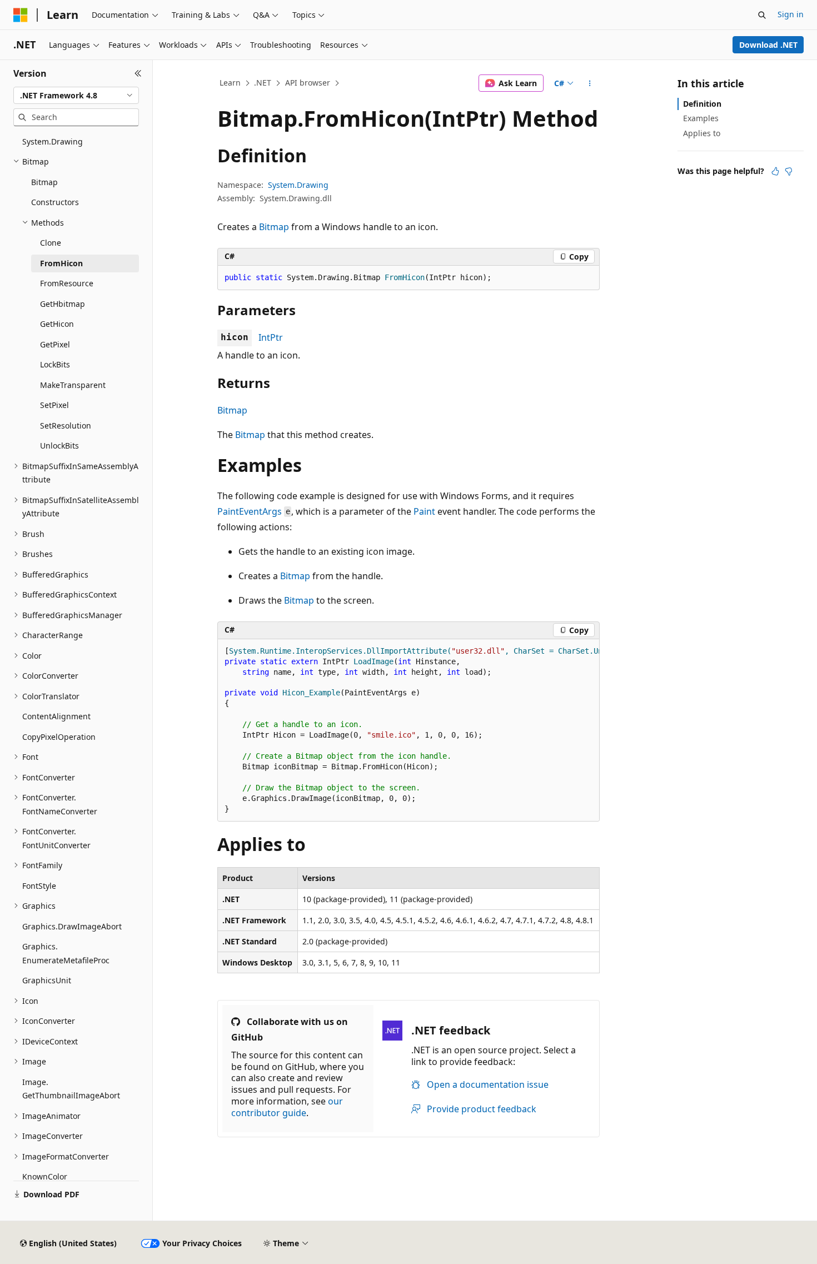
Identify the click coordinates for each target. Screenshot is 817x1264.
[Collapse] (138, 73)
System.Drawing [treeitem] (52, 141)
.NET (262, 82)
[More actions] (590, 83)
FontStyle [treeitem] (39, 885)
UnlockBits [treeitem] (59, 445)
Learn (230, 82)
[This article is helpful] (775, 171)
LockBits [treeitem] (55, 364)
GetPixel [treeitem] (55, 344)
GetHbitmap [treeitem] (62, 303)
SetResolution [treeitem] (65, 425)
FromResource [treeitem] (66, 283)
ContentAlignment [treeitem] (56, 716)
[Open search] (762, 15)
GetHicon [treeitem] (57, 324)
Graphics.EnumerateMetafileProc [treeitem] (65, 953)
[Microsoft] (20, 15)
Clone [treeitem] (50, 242)
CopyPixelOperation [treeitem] (59, 736)
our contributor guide (287, 1107)
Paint (424, 511)
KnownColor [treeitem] (44, 1176)
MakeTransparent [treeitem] (73, 385)
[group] (408, 730)
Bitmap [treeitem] (44, 182)
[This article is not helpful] (788, 171)
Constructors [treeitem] (55, 202)
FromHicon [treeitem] (61, 263)
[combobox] (76, 95)
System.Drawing (298, 185)
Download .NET (768, 44)
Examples (701, 118)
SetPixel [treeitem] (54, 405)
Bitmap (274, 227)
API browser (307, 82)
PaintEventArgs (249, 511)
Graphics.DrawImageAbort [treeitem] (72, 926)
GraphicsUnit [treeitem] (46, 980)
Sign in (791, 14)
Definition (702, 103)
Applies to (701, 133)
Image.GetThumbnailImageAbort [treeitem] (71, 1089)
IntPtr (270, 337)
